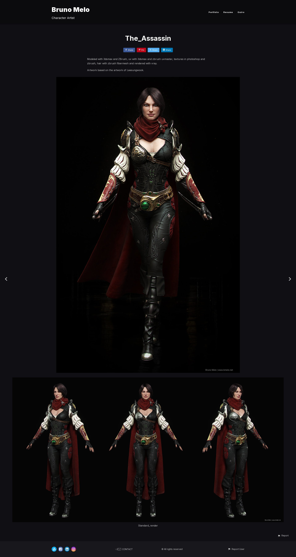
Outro (241, 12)
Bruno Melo (71, 9)
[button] (283, 535)
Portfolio (214, 12)
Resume (228, 12)
